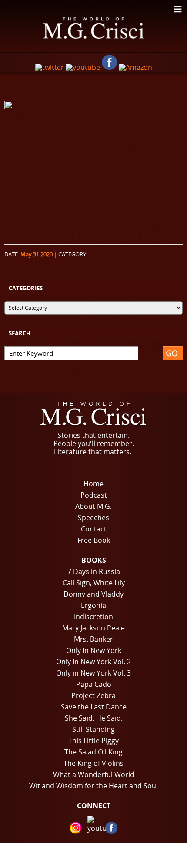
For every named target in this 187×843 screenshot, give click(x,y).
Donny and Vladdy (93, 594)
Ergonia (93, 605)
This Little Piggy (93, 740)
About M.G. (93, 506)
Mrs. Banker (93, 639)
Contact (94, 529)
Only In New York (93, 650)
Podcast (93, 495)
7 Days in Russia (93, 571)
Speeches (93, 517)
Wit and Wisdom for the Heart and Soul (93, 786)
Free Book (93, 540)
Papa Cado (93, 684)
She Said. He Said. (94, 718)
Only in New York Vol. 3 (93, 673)
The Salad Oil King (93, 752)
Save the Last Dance (94, 707)
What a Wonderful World (93, 774)
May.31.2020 (36, 254)
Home (93, 484)
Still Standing (93, 729)
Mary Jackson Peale (93, 628)
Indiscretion (93, 616)
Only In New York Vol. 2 (93, 661)
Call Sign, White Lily (94, 582)
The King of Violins (93, 763)
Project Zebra (93, 695)
